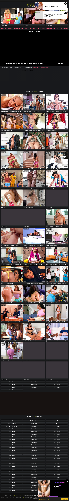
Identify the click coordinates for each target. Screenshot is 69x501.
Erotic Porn (38, 1)
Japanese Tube (12, 423)
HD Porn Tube (34, 420)
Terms (36, 495)
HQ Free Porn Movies (12, 426)
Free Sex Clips (29, 1)
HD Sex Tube (13, 1)
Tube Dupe (35, 67)
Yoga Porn (54, 1)
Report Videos (44, 67)
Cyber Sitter (36, 498)
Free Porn (46, 1)
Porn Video (12, 381)
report (20, 109)
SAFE (34, 4)
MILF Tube (34, 423)
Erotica (21, 1)
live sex (62, 1)
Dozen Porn (11, 420)
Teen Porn (56, 420)
